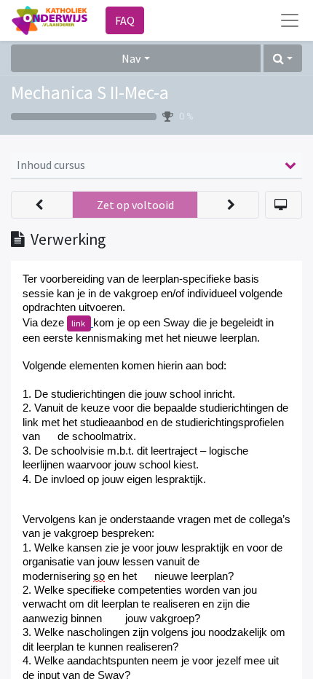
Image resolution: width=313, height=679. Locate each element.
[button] (283, 58)
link (79, 323)
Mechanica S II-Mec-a (90, 92)
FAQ (125, 20)
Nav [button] (131, 58)
